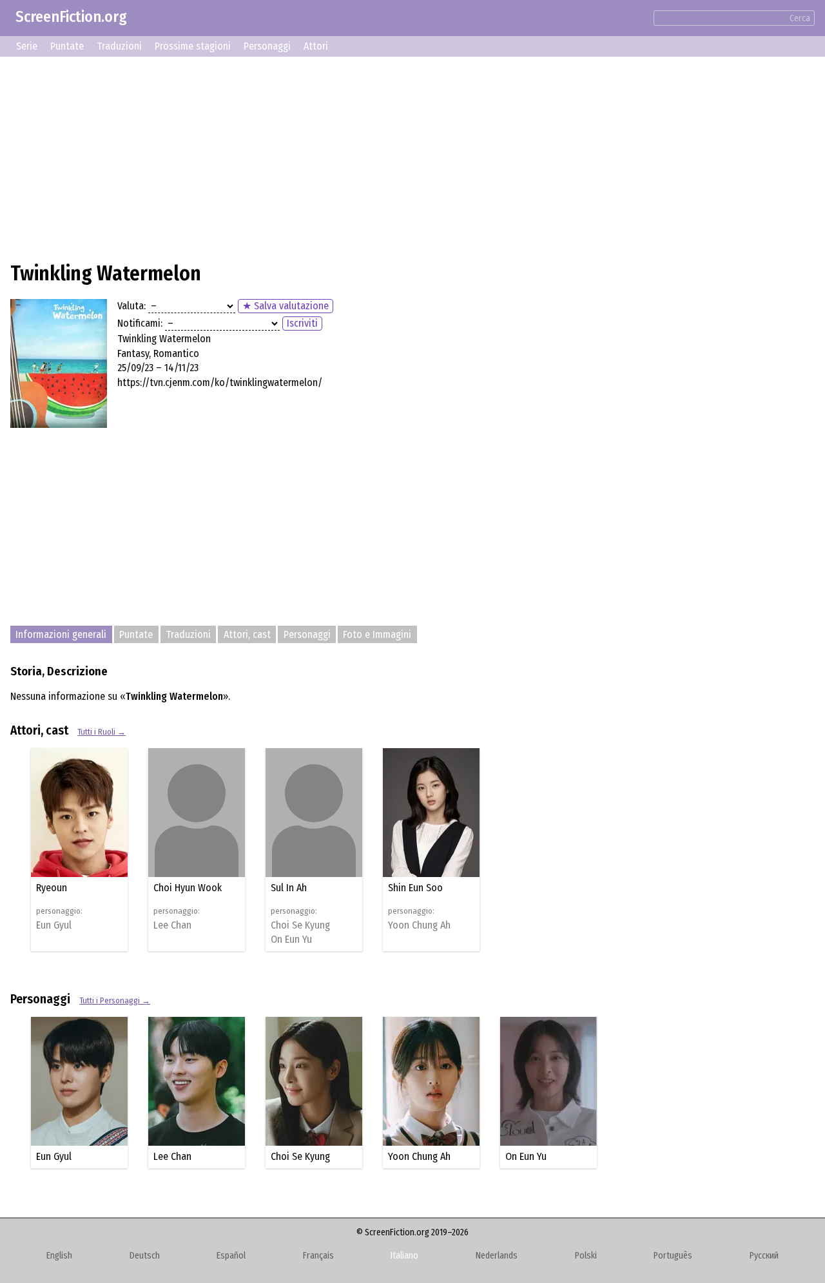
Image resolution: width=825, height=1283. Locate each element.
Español (231, 1255)
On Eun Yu (291, 939)
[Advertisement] (397, 157)
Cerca (800, 18)
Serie (26, 46)
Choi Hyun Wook (187, 888)
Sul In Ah (289, 888)
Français (318, 1255)
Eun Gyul (54, 925)
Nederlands (497, 1255)
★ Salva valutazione (285, 306)
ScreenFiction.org (71, 17)
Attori (316, 46)
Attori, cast (247, 634)
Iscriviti (302, 323)
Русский (764, 1255)
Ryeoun (51, 888)
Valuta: (131, 306)
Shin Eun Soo (415, 888)
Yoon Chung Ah (419, 925)
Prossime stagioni (193, 46)
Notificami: (139, 323)
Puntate (67, 46)
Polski (586, 1255)
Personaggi (267, 46)
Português (673, 1255)
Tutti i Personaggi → (114, 1000)
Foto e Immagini (377, 634)
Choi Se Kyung (300, 925)
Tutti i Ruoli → (101, 732)
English (59, 1255)
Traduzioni (119, 46)
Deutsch (145, 1255)
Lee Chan (172, 925)
